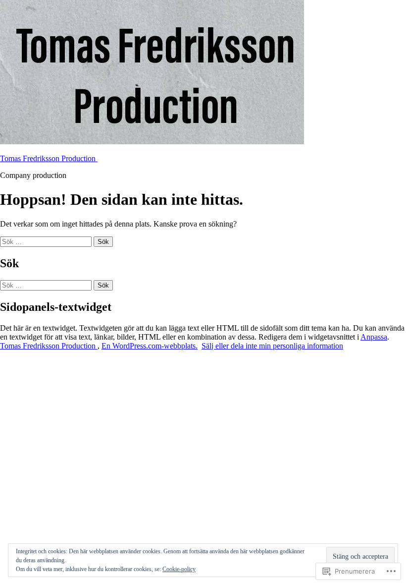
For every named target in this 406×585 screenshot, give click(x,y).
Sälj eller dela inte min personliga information (272, 346)
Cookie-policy (179, 569)
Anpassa (373, 337)
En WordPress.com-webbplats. (150, 346)
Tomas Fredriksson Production (49, 158)
